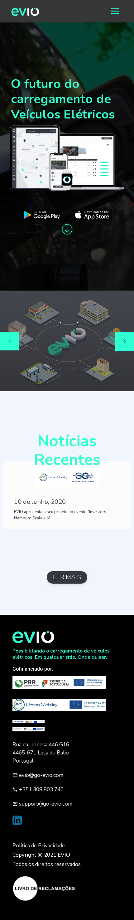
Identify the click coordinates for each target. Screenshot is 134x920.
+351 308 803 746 (38, 789)
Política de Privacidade (38, 845)
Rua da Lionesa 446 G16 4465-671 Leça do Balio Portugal (40, 752)
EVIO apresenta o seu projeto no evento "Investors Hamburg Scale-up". (60, 515)
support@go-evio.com (42, 803)
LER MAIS (67, 577)
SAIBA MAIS (67, 360)
